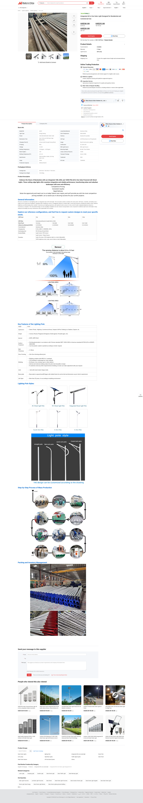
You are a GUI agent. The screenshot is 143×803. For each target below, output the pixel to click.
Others (73, 759)
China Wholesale (65, 792)
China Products (42, 792)
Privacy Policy (93, 797)
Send (29, 675)
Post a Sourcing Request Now (59, 675)
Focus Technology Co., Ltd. (61, 797)
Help (98, 7)
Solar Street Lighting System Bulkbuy (56, 784)
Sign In (83, 116)
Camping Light (30, 773)
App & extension (107, 7)
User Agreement (80, 797)
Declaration (87, 797)
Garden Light (40, 773)
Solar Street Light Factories (61, 780)
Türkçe (100, 794)
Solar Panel (101, 756)
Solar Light (41, 10)
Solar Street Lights (22, 754)
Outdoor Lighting (33, 10)
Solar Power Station (22, 759)
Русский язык (58, 794)
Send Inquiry (91, 36)
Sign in (123, 4)
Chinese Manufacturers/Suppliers (53, 792)
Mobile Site (104, 792)
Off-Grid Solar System (50, 759)
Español (41, 794)
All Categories (23, 7)
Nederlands (74, 794)
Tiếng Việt (105, 794)
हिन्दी (91, 794)
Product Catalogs (39, 751)
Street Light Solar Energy (24, 784)
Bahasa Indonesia (112, 794)
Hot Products (35, 792)
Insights (109, 792)
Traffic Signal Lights (76, 756)
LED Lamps (20, 756)
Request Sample (108, 40)
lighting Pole (47, 754)
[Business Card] (123, 130)
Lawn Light (21, 773)
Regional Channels (89, 792)
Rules (124, 7)
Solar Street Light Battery (39, 784)
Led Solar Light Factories (37, 780)
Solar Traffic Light (62, 773)
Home (19, 10)
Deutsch (68, 794)
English (36, 794)
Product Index (97, 792)
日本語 (87, 794)
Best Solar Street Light (106, 780)
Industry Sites (81, 792)
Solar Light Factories (24, 780)
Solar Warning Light (73, 773)
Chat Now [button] (115, 36)
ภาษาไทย (96, 794)
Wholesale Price (73, 792)
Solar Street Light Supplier (92, 780)
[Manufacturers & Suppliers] (26, 3)
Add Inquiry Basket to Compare (48, 62)
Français (52, 794)
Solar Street (49, 780)
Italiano (64, 794)
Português (47, 794)
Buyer (91, 7)
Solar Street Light (50, 773)
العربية (79, 794)
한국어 (83, 794)
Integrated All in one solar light (78, 754)
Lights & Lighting (25, 10)
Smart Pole (100, 754)
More (19, 787)
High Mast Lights (49, 756)
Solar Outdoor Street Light (76, 780)
